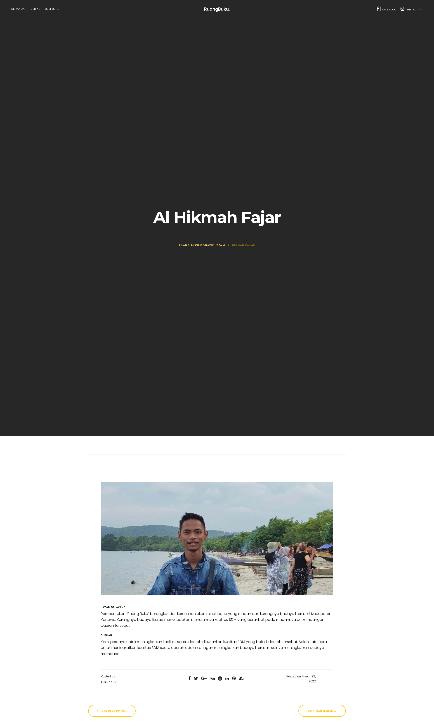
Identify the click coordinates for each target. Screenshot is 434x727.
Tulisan (34, 8)
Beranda (18, 8)
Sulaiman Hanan (320, 710)
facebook (389, 9)
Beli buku (52, 8)
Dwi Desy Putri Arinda (118, 710)
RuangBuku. (217, 9)
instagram (415, 9)
